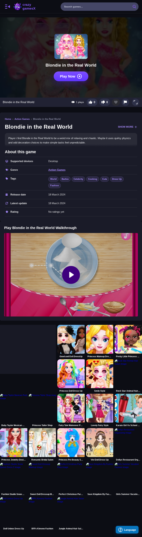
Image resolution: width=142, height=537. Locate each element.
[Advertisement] (26, 346)
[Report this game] (125, 102)
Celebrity (78, 179)
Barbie (65, 179)
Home (8, 119)
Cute (104, 179)
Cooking (92, 179)
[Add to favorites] (116, 102)
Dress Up (117, 179)
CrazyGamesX (28, 6)
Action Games (22, 119)
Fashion (54, 185)
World (53, 179)
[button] (135, 102)
